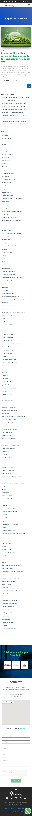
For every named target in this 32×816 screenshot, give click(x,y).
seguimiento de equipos (9, 552)
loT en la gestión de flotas (9, 419)
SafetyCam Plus (6, 549)
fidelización (5, 318)
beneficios (5, 186)
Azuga (4, 163)
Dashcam (5, 265)
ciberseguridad (6, 208)
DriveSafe (5, 290)
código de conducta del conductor (12, 211)
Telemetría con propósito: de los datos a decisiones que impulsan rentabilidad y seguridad (14, 124)
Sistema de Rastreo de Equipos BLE (12, 571)
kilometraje (5, 413)
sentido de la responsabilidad (11, 565)
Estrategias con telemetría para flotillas (13, 312)
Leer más (4, 78)
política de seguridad (8, 470)
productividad (6, 480)
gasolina (4, 372)
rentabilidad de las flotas (9, 518)
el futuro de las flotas (8, 293)
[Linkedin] (12, 1)
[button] (29, 5)
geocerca (5, 375)
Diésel (4, 284)
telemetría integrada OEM (9, 603)
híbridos (4, 391)
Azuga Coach (6, 167)
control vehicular (7, 252)
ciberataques (6, 205)
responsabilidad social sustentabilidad (13, 533)
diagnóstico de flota (8, 281)
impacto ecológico (7, 400)
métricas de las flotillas (9, 438)
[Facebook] (4, 1)
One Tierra (5, 454)
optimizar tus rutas (7, 467)
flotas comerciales (7, 337)
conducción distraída (8, 227)
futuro (4, 366)
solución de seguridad (8, 581)
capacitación (6, 201)
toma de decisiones (8, 609)
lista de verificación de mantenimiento (13, 416)
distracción (5, 287)
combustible (6, 214)
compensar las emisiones (9, 217)
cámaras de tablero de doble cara (12, 198)
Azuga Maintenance (8, 173)
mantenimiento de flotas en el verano (13, 426)
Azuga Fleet (5, 170)
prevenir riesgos (7, 473)
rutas (3, 537)
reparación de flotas (8, 521)
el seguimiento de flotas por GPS (12, 296)
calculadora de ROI (7, 195)
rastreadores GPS (7, 492)
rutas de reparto (7, 540)
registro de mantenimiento (10, 511)
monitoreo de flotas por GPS (10, 445)
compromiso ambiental (9, 224)
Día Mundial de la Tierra (9, 274)
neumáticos (5, 451)
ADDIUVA (5, 141)
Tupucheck (5, 616)
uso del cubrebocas (8, 622)
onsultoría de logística (8, 457)
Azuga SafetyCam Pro (8, 179)
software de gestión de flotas (10, 578)
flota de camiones (7, 334)
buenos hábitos (6, 192)
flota (3, 321)
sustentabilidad (6, 584)
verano (4, 635)
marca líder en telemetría (9, 429)
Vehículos (5, 625)
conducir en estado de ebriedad (11, 233)
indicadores (5, 404)
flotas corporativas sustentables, (11, 343)
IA (2, 397)
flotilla (4, 356)
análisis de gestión (7, 154)
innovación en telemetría (9, 410)
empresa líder (6, 309)
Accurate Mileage (7, 138)
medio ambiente (7, 432)
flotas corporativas (7, 340)
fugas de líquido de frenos (10, 362)
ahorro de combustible (9, 148)
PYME (3, 486)
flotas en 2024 (6, 347)
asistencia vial (6, 160)
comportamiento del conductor (11, 220)
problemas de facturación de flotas (12, 476)
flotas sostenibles (7, 353)
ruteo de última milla (8, 543)
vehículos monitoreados (9, 628)
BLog (2, 50)
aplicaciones (5, 157)
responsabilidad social (8, 530)
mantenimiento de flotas (9, 423)
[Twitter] (7, 1)
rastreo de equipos (7, 495)
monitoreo (5, 442)
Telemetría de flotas (8, 597)
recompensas (6, 505)
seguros (4, 562)
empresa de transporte (9, 306)
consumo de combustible (9, 246)
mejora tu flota (6, 435)
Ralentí (4, 489)
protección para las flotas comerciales (13, 483)
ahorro (4, 144)
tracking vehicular (7, 613)
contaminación (6, 249)
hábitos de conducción (9, 388)
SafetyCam (5, 546)
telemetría (5, 594)
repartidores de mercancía (10, 524)
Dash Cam (5, 262)
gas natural (5, 369)
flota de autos (6, 331)
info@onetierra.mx (16, 696)
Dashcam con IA (7, 268)
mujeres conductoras (8, 448)
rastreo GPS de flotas (8, 499)
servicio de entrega (8, 568)
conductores (6, 236)
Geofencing (5, 378)
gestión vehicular (7, 385)
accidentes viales (7, 135)
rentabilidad (5, 514)
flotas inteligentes (7, 350)
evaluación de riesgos (8, 315)
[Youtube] (15, 1)
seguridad (5, 556)
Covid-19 (4, 258)
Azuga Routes (6, 176)
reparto (4, 527)
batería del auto (6, 182)
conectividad (6, 239)
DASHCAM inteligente (8, 271)
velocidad (5, 632)
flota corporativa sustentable (10, 328)
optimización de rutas (8, 461)
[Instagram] (10, 1)
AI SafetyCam (6, 151)
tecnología (5, 587)
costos (4, 255)
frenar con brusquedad (9, 359)
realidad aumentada (8, 502)
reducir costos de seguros (9, 508)
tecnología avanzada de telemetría (12, 590)
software (4, 575)
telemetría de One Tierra (9, 600)
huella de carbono (7, 394)
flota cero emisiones (8, 324)
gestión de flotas (7, 381)
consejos (4, 243)
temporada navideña (8, 606)
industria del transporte (9, 407)
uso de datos (6, 619)
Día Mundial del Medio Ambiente (12, 277)
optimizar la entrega (8, 464)
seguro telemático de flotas (10, 559)
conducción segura (7, 230)
